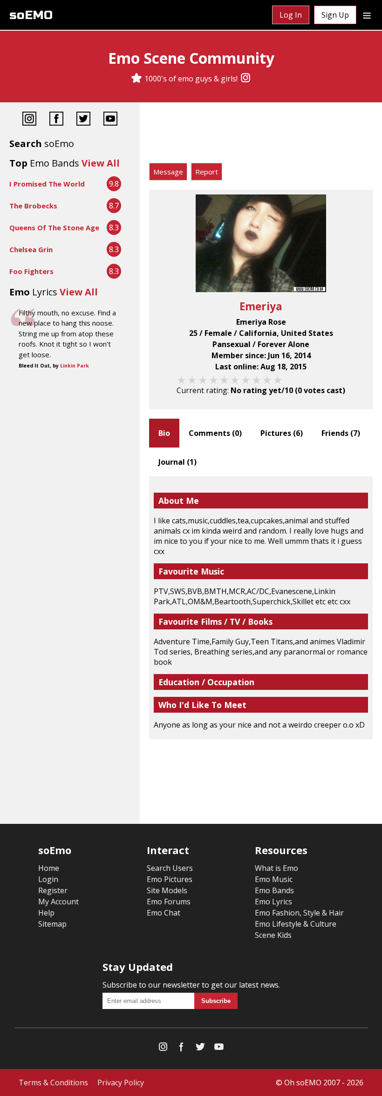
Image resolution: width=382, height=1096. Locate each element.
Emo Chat (163, 913)
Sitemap (52, 924)
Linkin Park (74, 365)
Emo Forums (169, 901)
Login (48, 879)
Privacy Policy (120, 1082)
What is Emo (276, 868)
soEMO (31, 15)
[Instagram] (245, 79)
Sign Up (335, 15)
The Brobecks (33, 205)
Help (46, 913)
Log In (291, 15)
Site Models (167, 890)
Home (48, 868)
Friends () (340, 433)
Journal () (177, 462)
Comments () (215, 433)
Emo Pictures (169, 879)
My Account (58, 901)
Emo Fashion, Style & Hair (299, 913)
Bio (164, 433)
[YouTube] (110, 120)
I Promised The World (47, 183)
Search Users (170, 868)
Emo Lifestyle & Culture (295, 924)
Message (168, 171)
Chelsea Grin (31, 249)
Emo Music (274, 879)
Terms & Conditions (53, 1082)
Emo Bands (274, 890)
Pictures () (281, 433)
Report (206, 171)
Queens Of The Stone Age (54, 227)
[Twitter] (83, 120)
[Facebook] (56, 120)
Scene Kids (273, 935)
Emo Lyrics (273, 901)
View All (101, 163)
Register (53, 890)
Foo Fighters (31, 271)
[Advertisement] (261, 135)
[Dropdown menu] (367, 15)
